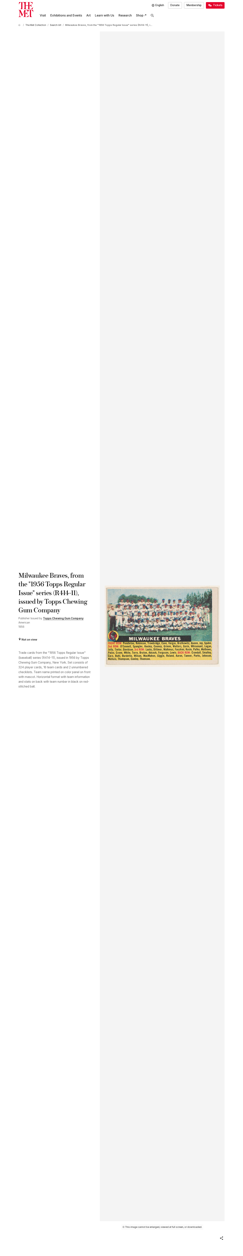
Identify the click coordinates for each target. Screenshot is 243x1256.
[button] (221, 1238)
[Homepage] (25, 9)
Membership (194, 5)
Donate (175, 5)
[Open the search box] (152, 15)
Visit (43, 15)
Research (125, 15)
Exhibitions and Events (66, 15)
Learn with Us (104, 15)
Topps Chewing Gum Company (63, 618)
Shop (139, 15)
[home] (20, 25)
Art (88, 15)
